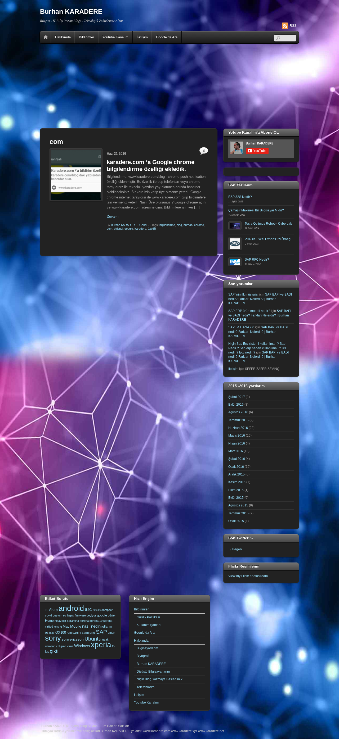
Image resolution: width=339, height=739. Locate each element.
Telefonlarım (145, 687)
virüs (70, 646)
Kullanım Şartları (148, 625)
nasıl (86, 626)
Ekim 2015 (236, 490)
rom (69, 632)
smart (111, 632)
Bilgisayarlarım (147, 648)
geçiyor (91, 615)
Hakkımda (63, 37)
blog (179, 224)
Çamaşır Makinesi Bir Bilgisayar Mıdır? (256, 210)
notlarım (106, 626)
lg (61, 626)
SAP (101, 632)
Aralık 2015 (236, 474)
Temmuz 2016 (238, 420)
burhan (188, 224)
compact (107, 609)
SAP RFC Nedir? (257, 259)
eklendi (118, 228)
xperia (101, 645)
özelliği (152, 228)
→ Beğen (235, 549)
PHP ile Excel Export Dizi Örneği (268, 239)
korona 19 (96, 620)
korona (84, 620)
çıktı (54, 651)
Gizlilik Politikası (148, 617)
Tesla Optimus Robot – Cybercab (268, 223)
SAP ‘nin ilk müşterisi (243, 294)
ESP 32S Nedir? (240, 196)
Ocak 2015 (236, 521)
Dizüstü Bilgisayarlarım (153, 671)
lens (56, 626)
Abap (53, 609)
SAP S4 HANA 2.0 (241, 327)
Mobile (75, 626)
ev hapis (68, 615)
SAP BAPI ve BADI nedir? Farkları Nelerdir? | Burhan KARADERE (260, 299)
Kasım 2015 (237, 482)
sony (53, 638)
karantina (73, 620)
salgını (77, 632)
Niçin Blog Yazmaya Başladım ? (159, 679)
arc (88, 609)
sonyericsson (73, 639)
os (46, 632)
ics (47, 652)
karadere (140, 228)
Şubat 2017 (236, 396)
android (71, 608)
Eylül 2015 (236, 497)
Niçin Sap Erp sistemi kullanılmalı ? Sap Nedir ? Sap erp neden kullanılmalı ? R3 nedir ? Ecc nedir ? (257, 348)
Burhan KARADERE (124, 224)
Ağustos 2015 (238, 505)
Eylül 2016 (236, 404)
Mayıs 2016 (236, 435)
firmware (80, 615)
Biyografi (143, 656)
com (109, 228)
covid (48, 615)
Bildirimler (86, 37)
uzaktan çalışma (55, 646)
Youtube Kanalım (115, 37)
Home (46, 37)
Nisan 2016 (236, 443)
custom (57, 615)
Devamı (113, 217)
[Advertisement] (169, 86)
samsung (88, 632)
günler (112, 615)
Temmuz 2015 (238, 513)
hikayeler (60, 620)
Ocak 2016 (236, 466)
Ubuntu (92, 639)
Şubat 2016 (236, 458)
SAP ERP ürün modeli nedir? (249, 310)
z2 (113, 646)
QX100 (60, 632)
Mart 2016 (235, 451)
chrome (199, 224)
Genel (143, 224)
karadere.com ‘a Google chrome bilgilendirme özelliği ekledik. (150, 165)
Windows (82, 646)
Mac (66, 626)
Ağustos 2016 (238, 412)
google (128, 228)
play (52, 632)
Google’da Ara (166, 37)
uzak (105, 639)
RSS (293, 26)
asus (97, 609)
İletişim (142, 37)
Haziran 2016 (238, 427)
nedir (95, 626)
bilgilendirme (167, 224)
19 (46, 609)
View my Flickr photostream (248, 576)
